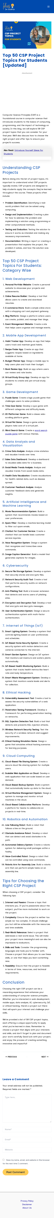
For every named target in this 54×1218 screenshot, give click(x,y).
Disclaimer (27, 1204)
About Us (27, 1208)
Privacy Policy (27, 1201)
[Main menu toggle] (48, 6)
